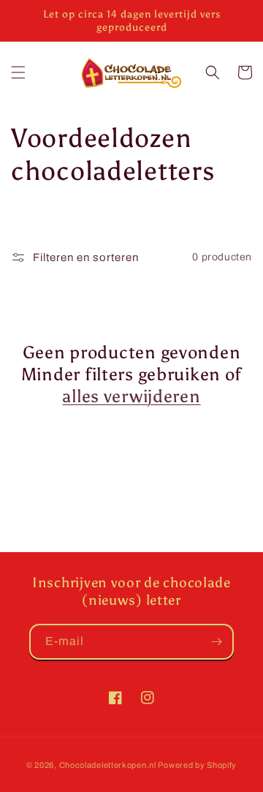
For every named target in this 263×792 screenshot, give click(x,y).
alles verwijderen (131, 396)
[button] (18, 72)
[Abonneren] (216, 642)
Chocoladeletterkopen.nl (107, 765)
